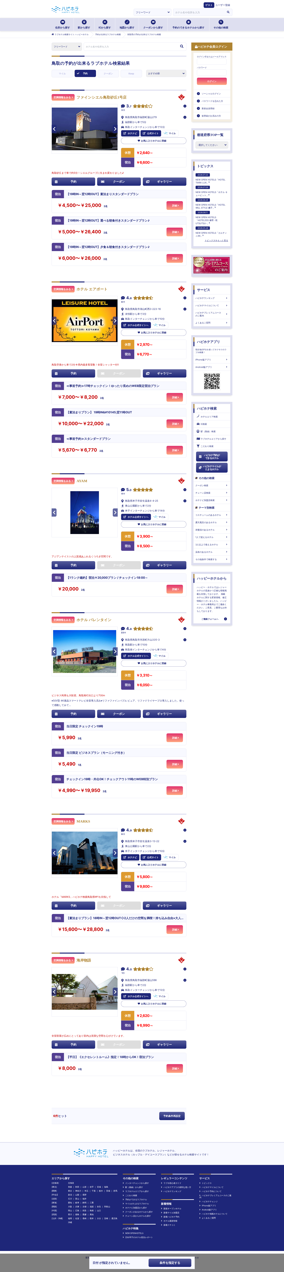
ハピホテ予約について (212, 1191)
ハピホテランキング (205, 298)
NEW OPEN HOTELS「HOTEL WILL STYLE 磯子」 (210, 204)
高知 (92, 1214)
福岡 (70, 1218)
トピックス (205, 166)
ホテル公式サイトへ (138, 325)
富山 (77, 1198)
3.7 (128, 106)
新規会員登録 (208, 108)
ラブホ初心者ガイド (172, 1183)
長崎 (84, 1218)
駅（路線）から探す (134, 1187)
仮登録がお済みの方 (211, 115)
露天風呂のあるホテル (206, 522)
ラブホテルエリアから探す (213, 438)
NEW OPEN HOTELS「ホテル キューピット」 (211, 191)
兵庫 (77, 1206)
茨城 (108, 1191)
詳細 (174, 205)
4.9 (129, 830)
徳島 (77, 1214)
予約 (85, 73)
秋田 (77, 1187)
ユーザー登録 (222, 5)
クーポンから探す (153, 27)
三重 (92, 1202)
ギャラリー (164, 181)
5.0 (128, 490)
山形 (84, 1187)
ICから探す (105, 27)
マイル (62, 73)
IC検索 (204, 424)
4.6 (129, 298)
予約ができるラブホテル (136, 1199)
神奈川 (78, 1191)
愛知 (70, 1202)
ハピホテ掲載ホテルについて (214, 1214)
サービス (203, 290)
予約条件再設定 (172, 1115)
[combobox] (198, 12)
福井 (84, 1198)
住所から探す (62, 27)
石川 (70, 1198)
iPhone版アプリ (203, 359)
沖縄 (70, 1222)
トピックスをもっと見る (216, 240)
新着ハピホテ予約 (171, 1217)
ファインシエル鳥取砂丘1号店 (102, 97)
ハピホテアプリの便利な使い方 (177, 1187)
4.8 (129, 629)
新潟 (70, 1195)
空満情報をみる (62, 97)
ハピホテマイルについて (207, 305)
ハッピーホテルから (212, 578)
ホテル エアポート (92, 289)
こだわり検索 (207, 446)
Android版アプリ (203, 367)
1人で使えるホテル (204, 537)
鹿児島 (114, 1218)
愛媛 (84, 1214)
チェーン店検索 (202, 492)
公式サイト (153, 133)
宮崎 (106, 1218)
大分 (99, 1218)
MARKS (83, 821)
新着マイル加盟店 (171, 1212)
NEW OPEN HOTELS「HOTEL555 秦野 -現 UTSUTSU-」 (206, 217)
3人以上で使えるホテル (206, 544)
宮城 (99, 1187)
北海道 (71, 1183)
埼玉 (86, 1191)
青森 (70, 1187)
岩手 (92, 1187)
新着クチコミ (169, 1225)
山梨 (77, 1195)
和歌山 (107, 1206)
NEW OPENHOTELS (134, 1233)
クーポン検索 (201, 485)
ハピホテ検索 (207, 408)
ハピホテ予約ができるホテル (212, 457)
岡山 (70, 1210)
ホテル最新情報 (170, 1221)
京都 (84, 1206)
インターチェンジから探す (137, 1183)
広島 (77, 1210)
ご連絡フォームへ (209, 619)
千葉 (94, 1191)
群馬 (115, 1191)
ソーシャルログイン (211, 93)
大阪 (70, 1206)
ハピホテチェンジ (210, 1201)
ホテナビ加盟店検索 (205, 500)
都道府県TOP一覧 (210, 135)
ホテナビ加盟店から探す (136, 1207)
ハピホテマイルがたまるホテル (212, 468)
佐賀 (77, 1218)
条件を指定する (170, 1262)
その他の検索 (220, 27)
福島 (106, 1187)
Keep (131, 73)
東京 (70, 1191)
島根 (92, 1210)
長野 (84, 1195)
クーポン (108, 73)
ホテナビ (132, 133)
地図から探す (127, 27)
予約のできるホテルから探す (188, 27)
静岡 (84, 1202)
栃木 (101, 1191)
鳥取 (84, 1210)
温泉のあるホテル (204, 552)
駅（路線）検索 (208, 431)
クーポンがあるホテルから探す (139, 1212)
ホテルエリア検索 (209, 416)
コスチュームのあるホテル (208, 515)
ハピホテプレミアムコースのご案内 (208, 314)
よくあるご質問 (202, 322)
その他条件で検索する (206, 559)
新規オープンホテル (172, 1208)
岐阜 (77, 1202)
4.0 (129, 969)
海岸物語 (84, 960)
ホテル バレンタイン (94, 620)
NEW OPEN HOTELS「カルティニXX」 (211, 232)
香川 (70, 1214)
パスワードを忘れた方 (212, 101)
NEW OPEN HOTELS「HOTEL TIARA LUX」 (210, 179)
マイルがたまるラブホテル (137, 1203)
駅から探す (84, 27)
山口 (99, 1210)
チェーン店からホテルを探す (138, 1216)
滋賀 (92, 1206)
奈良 (99, 1206)
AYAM (82, 481)
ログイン (211, 81)
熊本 (92, 1218)
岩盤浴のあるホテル (205, 529)
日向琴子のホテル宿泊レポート (139, 1237)
